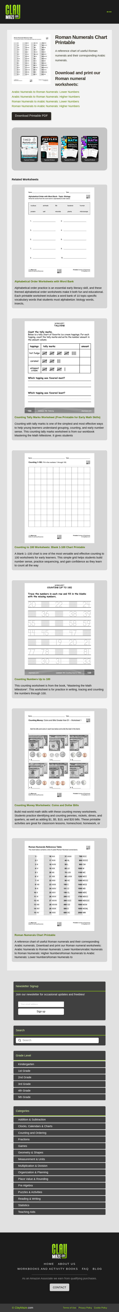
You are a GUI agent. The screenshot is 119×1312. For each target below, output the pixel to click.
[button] (109, 12)
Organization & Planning (33, 1172)
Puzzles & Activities (30, 1192)
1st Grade (24, 1070)
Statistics (23, 1205)
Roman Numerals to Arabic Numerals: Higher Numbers (46, 106)
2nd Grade (24, 1077)
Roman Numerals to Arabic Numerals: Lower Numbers (45, 101)
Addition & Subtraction (32, 1119)
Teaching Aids (26, 1211)
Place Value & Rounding (33, 1179)
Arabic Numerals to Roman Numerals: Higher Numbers (46, 96)
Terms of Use (69, 1308)
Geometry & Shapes (30, 1152)
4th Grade (24, 1090)
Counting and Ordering (32, 1132)
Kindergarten (26, 1064)
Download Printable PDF (31, 115)
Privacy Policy (85, 1308)
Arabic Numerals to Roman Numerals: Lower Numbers (45, 91)
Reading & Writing (29, 1198)
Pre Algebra (25, 1185)
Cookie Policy (100, 1308)
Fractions (24, 1139)
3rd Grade (24, 1084)
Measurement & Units (31, 1159)
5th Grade (24, 1097)
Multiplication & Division (32, 1165)
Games (22, 1146)
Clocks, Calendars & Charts (35, 1126)
